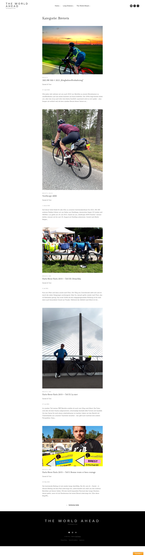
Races (51, 193)
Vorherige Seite (72, 505)
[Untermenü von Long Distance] (73, 5)
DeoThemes (78, 536)
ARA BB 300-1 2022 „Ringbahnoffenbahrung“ (62, 80)
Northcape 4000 (49, 196)
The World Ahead (17, 5)
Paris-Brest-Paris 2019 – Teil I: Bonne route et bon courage (69, 472)
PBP (50, 276)
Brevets (45, 77)
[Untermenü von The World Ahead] (89, 5)
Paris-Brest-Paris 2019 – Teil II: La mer (60, 394)
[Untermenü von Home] (59, 5)
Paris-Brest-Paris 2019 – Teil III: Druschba (61, 279)
